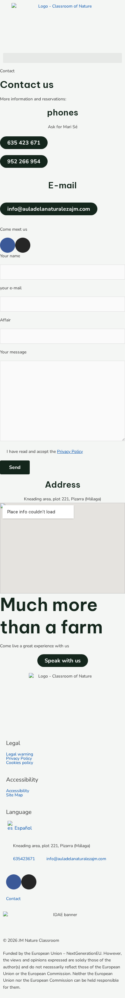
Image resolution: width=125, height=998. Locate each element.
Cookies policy (19, 763)
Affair (5, 320)
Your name (10, 256)
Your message (13, 352)
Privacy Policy (70, 451)
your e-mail (11, 288)
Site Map (14, 795)
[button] (62, 58)
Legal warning (19, 754)
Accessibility (17, 791)
